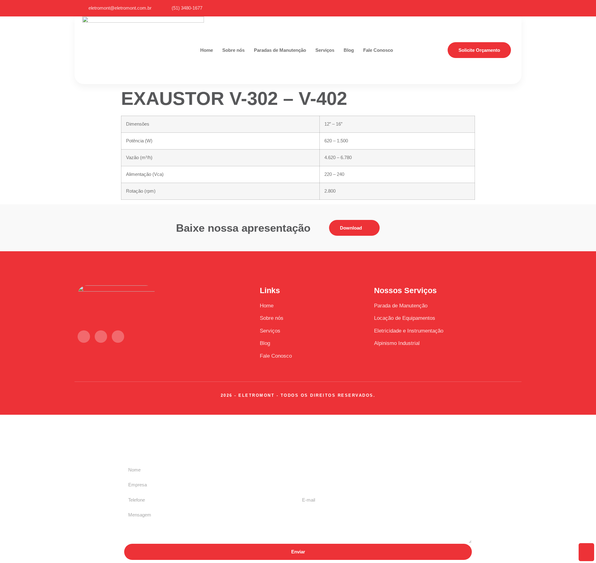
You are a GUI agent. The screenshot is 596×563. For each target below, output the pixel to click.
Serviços (324, 50)
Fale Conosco (378, 50)
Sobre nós (233, 50)
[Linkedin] (489, 8)
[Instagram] (511, 8)
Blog (349, 50)
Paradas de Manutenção (280, 50)
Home (206, 50)
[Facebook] (500, 8)
